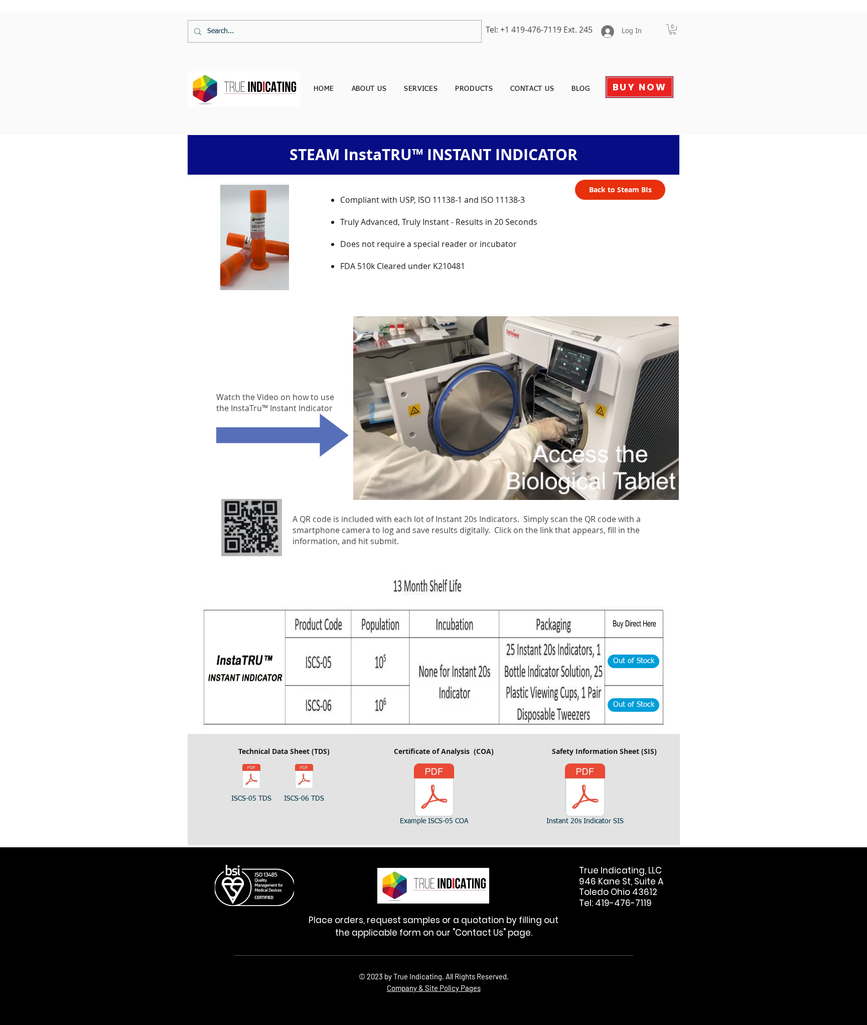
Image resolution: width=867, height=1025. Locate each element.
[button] (666, 489)
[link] (672, 29)
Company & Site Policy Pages (434, 987)
